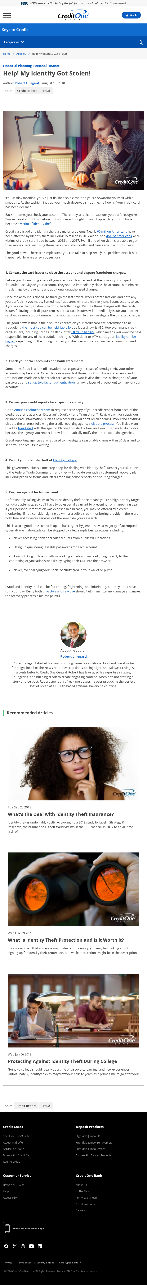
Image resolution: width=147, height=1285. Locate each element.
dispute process (102, 423)
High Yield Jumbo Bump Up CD (94, 1142)
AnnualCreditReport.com (32, 410)
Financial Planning (17, 66)
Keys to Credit (11, 1161)
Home (7, 53)
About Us (81, 1185)
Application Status (13, 1149)
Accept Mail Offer (13, 1142)
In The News (83, 1191)
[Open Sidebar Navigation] (7, 15)
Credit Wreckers (85, 1204)
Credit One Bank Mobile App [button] (28, 1228)
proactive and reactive (59, 591)
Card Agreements (68, 1262)
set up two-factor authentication (51, 382)
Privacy (8, 1262)
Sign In (133, 15)
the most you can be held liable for (47, 327)
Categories (12, 42)
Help (6, 1191)
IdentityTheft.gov (65, 460)
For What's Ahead (86, 1197)
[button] (140, 44)
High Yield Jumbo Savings (90, 1149)
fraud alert (25, 428)
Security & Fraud (45, 1262)
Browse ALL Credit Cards (18, 1155)
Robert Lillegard (27, 83)
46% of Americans (119, 236)
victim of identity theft (36, 224)
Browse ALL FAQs (13, 1185)
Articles (21, 53)
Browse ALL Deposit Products (93, 1155)
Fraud (46, 91)
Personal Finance (46, 66)
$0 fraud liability (82, 332)
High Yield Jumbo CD (88, 1136)
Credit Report (27, 91)
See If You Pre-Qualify (16, 1136)
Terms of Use (24, 1262)
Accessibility (10, 1197)
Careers (80, 1210)
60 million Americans (112, 231)
